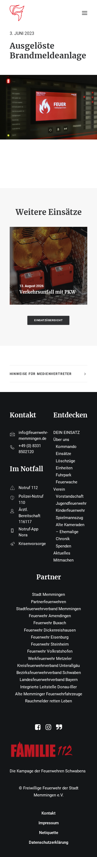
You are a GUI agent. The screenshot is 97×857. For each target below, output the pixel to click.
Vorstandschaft (70, 496)
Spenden (63, 546)
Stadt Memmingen (48, 594)
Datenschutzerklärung (48, 842)
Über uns (61, 439)
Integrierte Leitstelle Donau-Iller (48, 687)
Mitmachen (63, 560)
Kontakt (48, 813)
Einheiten (64, 468)
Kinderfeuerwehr (70, 510)
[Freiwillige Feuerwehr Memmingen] (17, 13)
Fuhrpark (63, 475)
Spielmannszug (69, 517)
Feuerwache (66, 482)
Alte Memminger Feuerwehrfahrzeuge (48, 694)
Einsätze (63, 453)
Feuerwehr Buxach (49, 622)
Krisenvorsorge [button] (32, 543)
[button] (38, 728)
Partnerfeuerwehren (48, 601)
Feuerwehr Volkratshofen (49, 651)
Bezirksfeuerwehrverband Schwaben (48, 672)
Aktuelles (61, 553)
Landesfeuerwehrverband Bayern (49, 679)
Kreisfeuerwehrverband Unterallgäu (48, 665)
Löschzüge (65, 461)
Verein (59, 489)
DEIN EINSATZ (66, 432)
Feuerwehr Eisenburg (49, 637)
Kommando (66, 446)
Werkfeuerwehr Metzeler (50, 658)
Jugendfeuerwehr (71, 503)
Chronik (63, 538)
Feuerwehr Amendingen (50, 615)
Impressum (49, 823)
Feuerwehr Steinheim (50, 644)
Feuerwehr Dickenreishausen (50, 630)
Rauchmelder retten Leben (48, 701)
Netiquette (48, 832)
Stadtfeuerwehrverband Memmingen (48, 608)
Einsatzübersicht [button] (48, 320)
